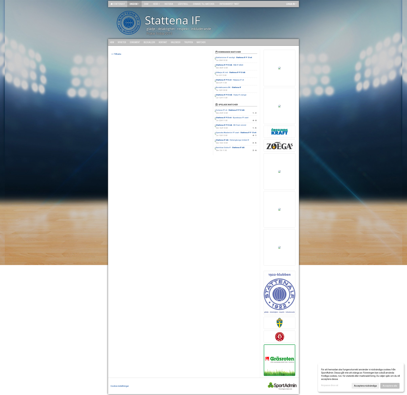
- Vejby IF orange (231, 95)
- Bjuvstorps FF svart (232, 118)
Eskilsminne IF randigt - (234, 57)
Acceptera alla (390, 386)
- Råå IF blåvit (229, 65)
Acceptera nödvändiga (365, 386)
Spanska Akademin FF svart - (236, 133)
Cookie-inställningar (119, 386)
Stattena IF (118, 4)
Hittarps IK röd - (230, 72)
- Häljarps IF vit (230, 80)
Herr (155, 4)
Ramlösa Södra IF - (230, 148)
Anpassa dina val (329, 385)
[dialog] (361, 377)
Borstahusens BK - (228, 87)
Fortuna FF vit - (230, 110)
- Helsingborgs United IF (233, 140)
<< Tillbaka (116, 54)
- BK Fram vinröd (231, 125)
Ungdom (134, 4)
